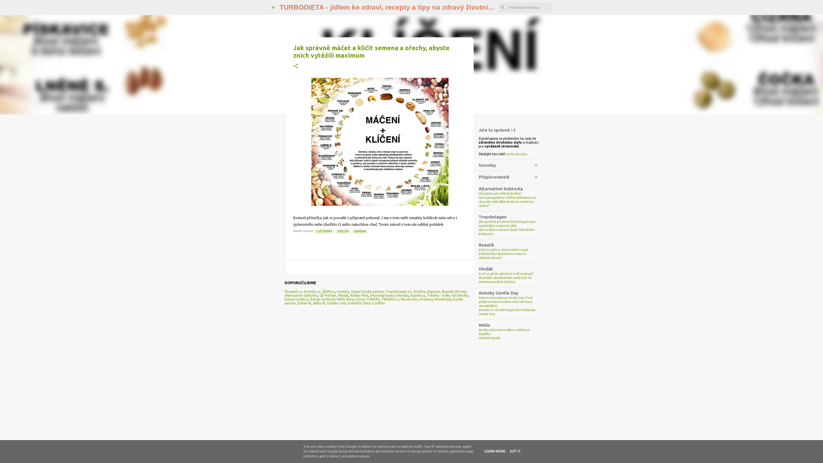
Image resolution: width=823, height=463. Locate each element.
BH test (461, 291)
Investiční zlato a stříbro (366, 303)
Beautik (448, 291)
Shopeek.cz (293, 291)
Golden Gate (336, 303)
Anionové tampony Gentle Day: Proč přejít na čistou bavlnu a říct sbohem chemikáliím (506, 302)
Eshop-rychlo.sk (323, 299)
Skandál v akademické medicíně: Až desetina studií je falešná (505, 280)
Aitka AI (319, 303)
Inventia (343, 291)
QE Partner (328, 295)
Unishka (419, 291)
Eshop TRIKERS (368, 299)
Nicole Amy (409, 299)
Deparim (433, 291)
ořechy (343, 231)
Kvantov (426, 299)
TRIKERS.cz (390, 299)
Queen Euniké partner (367, 291)
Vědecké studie (490, 338)
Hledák (343, 295)
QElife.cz (328, 291)
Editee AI (304, 303)
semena (360, 231)
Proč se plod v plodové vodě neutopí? (506, 274)
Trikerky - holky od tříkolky (447, 295)
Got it (515, 451)
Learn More (494, 451)
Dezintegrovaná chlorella (389, 295)
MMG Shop (345, 299)
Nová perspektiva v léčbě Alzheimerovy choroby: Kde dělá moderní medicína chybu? (508, 202)
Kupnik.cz (417, 295)
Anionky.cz (311, 291)
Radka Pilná (359, 295)
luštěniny (324, 231)
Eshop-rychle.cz (297, 299)
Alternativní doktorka (301, 295)
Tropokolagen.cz (398, 291)
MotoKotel (442, 299)
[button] (295, 66)
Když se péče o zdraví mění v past (503, 250)
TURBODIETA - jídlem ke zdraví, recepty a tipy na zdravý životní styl (390, 7)
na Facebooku (516, 154)
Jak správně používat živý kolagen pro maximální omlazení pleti (507, 224)
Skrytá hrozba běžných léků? (500, 193)
